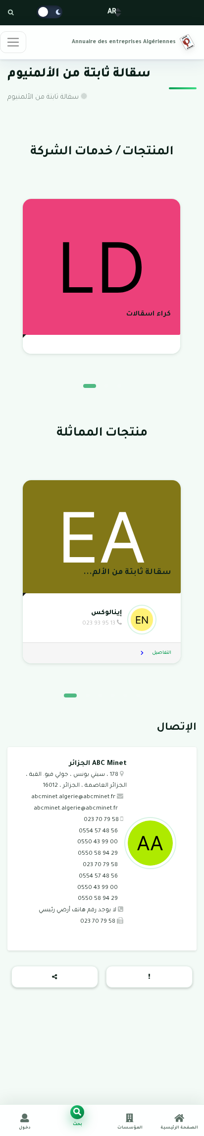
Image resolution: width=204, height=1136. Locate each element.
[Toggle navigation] (13, 42)
